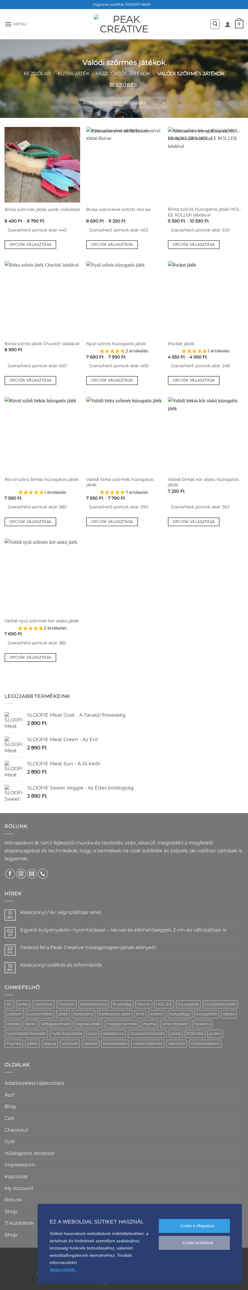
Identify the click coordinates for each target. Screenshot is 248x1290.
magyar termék (121, 1024)
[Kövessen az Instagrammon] (21, 874)
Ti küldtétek (19, 1223)
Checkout (16, 1130)
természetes (115, 1043)
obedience (113, 1033)
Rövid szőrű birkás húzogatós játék (41, 479)
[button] (16, 24)
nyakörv (202, 1024)
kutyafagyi (180, 1014)
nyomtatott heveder (26, 1033)
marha (149, 1024)
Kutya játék (73, 73)
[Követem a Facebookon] (10, 874)
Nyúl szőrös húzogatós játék (116, 343)
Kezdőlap (37, 73)
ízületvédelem (205, 1043)
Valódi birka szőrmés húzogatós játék (120, 482)
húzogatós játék (220, 1004)
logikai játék (88, 1024)
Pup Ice (13, 1043)
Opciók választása (30, 244)
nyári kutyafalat (67, 1033)
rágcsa (50, 1043)
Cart (10, 1118)
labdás (13, 1024)
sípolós (90, 1043)
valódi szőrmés (147, 1043)
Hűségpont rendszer (30, 1153)
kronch (157, 1014)
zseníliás (176, 1043)
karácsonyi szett (114, 1014)
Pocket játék (181, 343)
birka (23, 1004)
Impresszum (20, 1165)
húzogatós (188, 1004)
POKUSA (195, 1033)
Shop (11, 1211)
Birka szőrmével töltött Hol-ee (118, 209)
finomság (122, 1004)
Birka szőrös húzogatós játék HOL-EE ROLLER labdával (204, 212)
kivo (140, 1014)
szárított (70, 1043)
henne (143, 1004)
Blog (10, 1106)
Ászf (9, 1095)
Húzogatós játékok (123, 73)
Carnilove (43, 1004)
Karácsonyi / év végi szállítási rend (60, 912)
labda (229, 1014)
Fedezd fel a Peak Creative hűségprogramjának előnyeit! (88, 947)
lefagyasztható (55, 1024)
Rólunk (13, 1200)
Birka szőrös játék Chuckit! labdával (42, 343)
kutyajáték (206, 1014)
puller (215, 1033)
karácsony (83, 1014)
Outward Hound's (147, 1033)
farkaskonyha (93, 1004)
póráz (32, 1043)
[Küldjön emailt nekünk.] (32, 874)
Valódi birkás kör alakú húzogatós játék (203, 482)
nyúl (92, 1033)
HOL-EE (164, 1004)
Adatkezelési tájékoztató (34, 1083)
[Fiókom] (228, 24)
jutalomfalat (40, 1014)
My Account (19, 1188)
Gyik (10, 1141)
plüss (176, 1033)
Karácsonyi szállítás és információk (61, 965)
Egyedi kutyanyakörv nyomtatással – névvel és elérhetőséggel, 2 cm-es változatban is (123, 930)
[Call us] (43, 874)
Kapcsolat (16, 1176)
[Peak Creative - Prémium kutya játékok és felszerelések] (124, 24)
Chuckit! (66, 1004)
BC (9, 1004)
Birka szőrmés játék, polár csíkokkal (42, 209)
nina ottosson (175, 1024)
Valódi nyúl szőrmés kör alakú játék (42, 621)
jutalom (14, 1014)
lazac (30, 1024)
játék (63, 1014)
